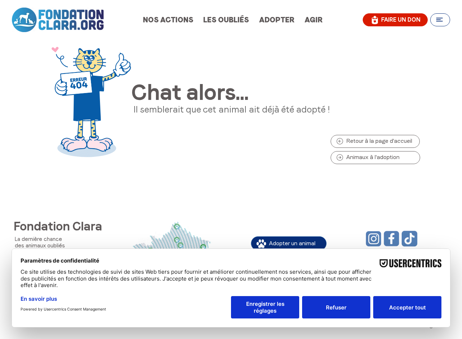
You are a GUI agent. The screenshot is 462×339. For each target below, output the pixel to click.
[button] (440, 19)
